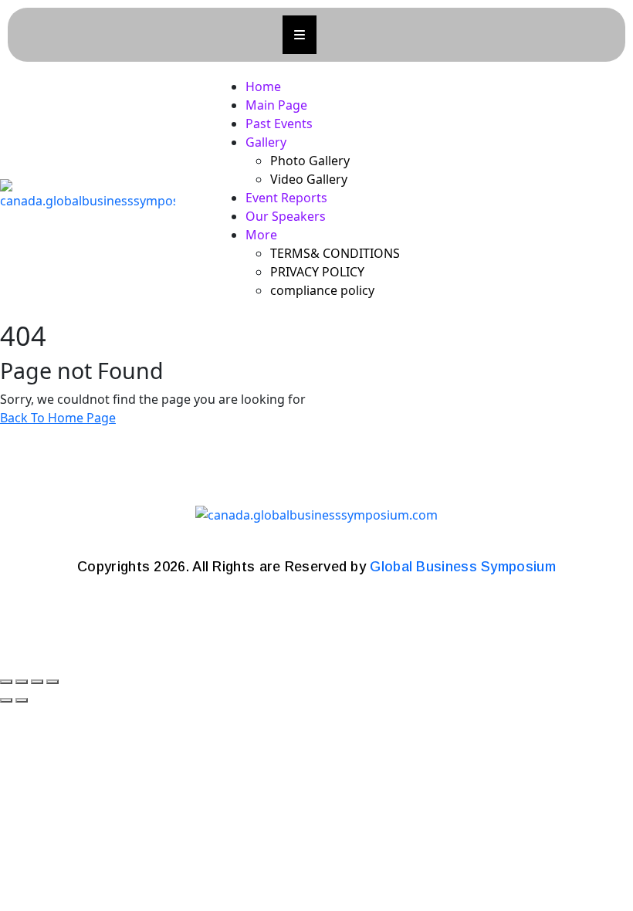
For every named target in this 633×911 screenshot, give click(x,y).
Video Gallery (308, 179)
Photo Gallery (310, 160)
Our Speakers (285, 216)
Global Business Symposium (463, 566)
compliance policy (322, 290)
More (261, 234)
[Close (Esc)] (52, 681)
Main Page (276, 105)
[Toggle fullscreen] (21, 681)
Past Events (279, 123)
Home (263, 86)
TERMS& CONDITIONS (335, 253)
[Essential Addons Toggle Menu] (299, 34)
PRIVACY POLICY (317, 271)
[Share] (37, 681)
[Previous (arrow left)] (6, 700)
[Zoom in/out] (6, 681)
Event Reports (286, 197)
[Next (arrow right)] (21, 700)
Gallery (265, 142)
